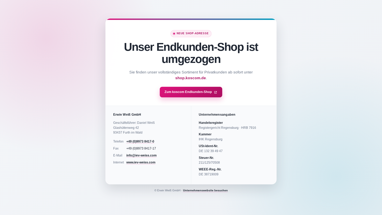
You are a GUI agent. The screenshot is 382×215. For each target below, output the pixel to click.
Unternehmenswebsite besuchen (205, 190)
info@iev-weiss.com (141, 155)
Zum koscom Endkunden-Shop (188, 92)
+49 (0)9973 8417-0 (140, 141)
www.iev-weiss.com (140, 162)
